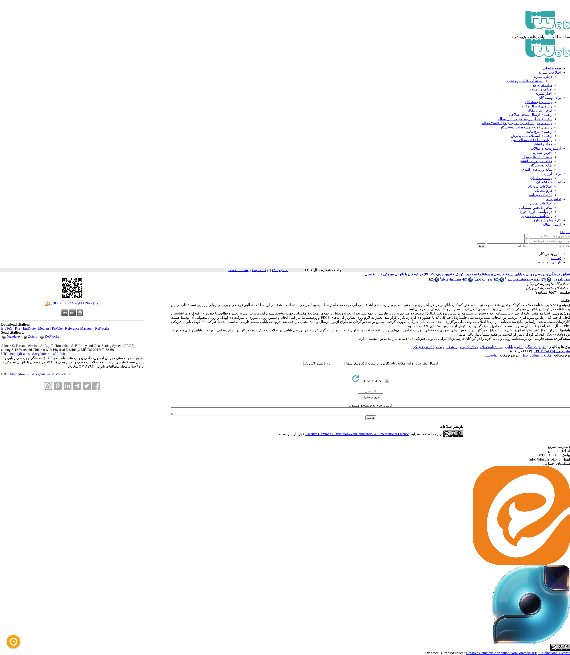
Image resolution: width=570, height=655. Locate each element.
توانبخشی (490, 355)
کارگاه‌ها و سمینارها (546, 220)
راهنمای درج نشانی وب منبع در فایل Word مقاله (517, 123)
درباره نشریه (542, 76)
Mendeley (14, 336)
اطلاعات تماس (541, 203)
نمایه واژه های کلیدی (537, 169)
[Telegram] (77, 386)
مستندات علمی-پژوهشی (525, 81)
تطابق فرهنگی (535, 347)
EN (562, 232)
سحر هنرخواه (451, 279)
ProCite (57, 328)
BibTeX (6, 328)
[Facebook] (96, 386)
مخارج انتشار (542, 144)
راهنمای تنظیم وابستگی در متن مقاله (525, 119)
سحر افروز (562, 279)
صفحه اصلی (552, 68)
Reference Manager (79, 328)
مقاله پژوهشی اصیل (536, 355)
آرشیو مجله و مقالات (546, 148)
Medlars (43, 328)
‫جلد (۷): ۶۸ (280, 270)
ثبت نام (555, 258)
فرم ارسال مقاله (539, 110)
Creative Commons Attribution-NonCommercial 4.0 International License (357, 434)
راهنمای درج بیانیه (539, 131)
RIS (17, 328)
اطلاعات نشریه (550, 72)
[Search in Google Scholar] (549, 280)
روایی (519, 347)
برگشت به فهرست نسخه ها (248, 270)
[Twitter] (87, 386)
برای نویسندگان (549, 98)
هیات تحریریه (542, 85)
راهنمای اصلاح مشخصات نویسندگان (525, 127)
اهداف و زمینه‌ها (540, 89)
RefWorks (102, 328)
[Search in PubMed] (544, 280)
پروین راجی (483, 279)
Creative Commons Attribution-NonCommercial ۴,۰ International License (518, 653)
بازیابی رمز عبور (549, 262)
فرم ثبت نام (543, 190)
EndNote (29, 328)
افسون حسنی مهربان (523, 279)
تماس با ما (553, 199)
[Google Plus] (58, 386)
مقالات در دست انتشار (535, 161)
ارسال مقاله (552, 224)
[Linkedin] (67, 386)
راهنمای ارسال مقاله (536, 106)
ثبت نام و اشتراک (548, 182)
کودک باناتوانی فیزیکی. (427, 347)
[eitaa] (48, 386)
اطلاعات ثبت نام (540, 186)
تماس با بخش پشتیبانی (535, 207)
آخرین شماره (542, 152)
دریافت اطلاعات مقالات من (531, 140)
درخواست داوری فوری (535, 212)
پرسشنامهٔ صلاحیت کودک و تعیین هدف (474, 347)
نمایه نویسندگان (540, 165)
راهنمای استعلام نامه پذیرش (531, 136)
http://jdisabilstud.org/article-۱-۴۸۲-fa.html (40, 374)
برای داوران (552, 174)
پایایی (509, 347)
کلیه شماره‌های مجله (537, 157)
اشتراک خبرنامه (540, 195)
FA (568, 232)
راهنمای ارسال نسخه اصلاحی (530, 114)
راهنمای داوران (541, 178)
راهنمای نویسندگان (538, 102)
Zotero (32, 336)
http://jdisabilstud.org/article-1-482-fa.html (39, 354)
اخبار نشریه (543, 93)
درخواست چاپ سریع (536, 216)
